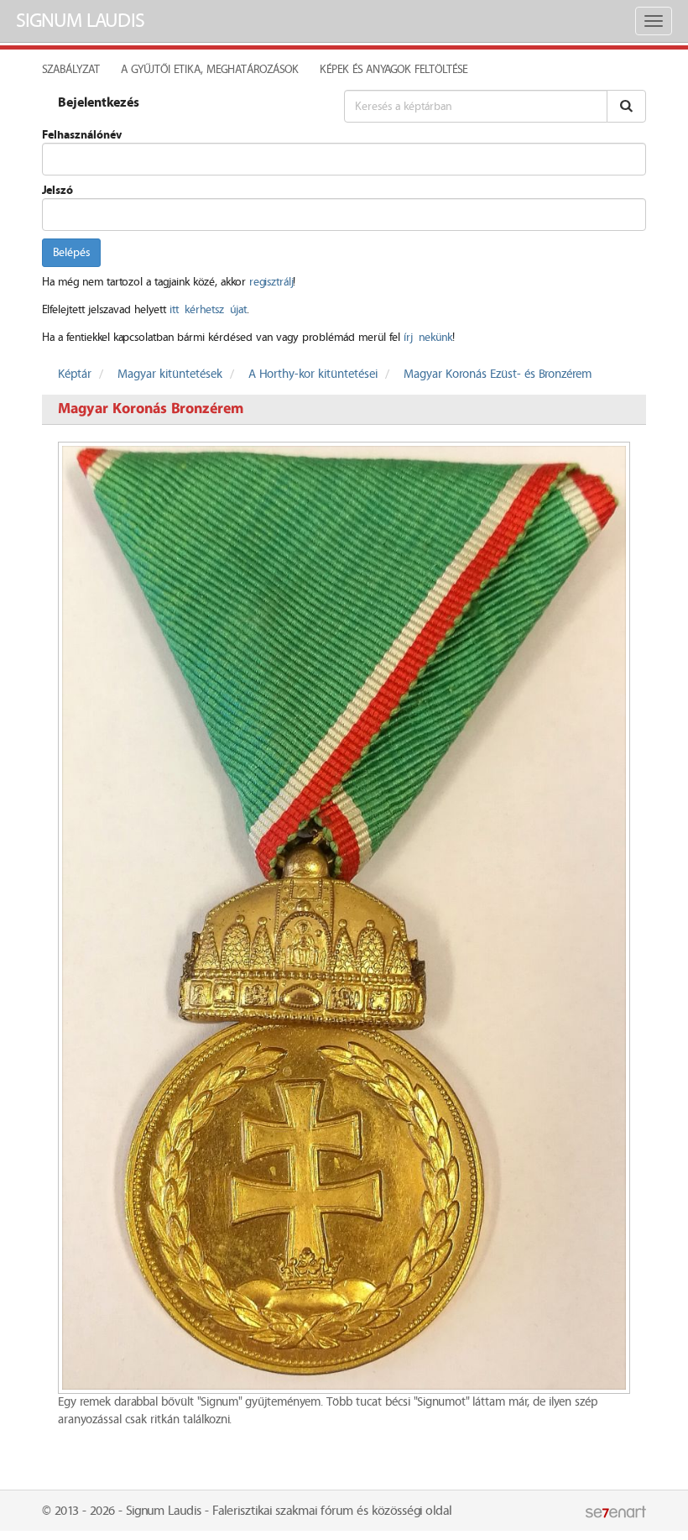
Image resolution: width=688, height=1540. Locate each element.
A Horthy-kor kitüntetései (313, 374)
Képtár (74, 374)
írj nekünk (428, 337)
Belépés (71, 252)
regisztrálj (271, 282)
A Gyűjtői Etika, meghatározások (210, 69)
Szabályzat (71, 69)
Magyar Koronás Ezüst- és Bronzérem (498, 374)
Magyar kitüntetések (169, 374)
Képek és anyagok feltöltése (393, 69)
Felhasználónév (82, 135)
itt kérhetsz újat (208, 310)
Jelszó (57, 190)
